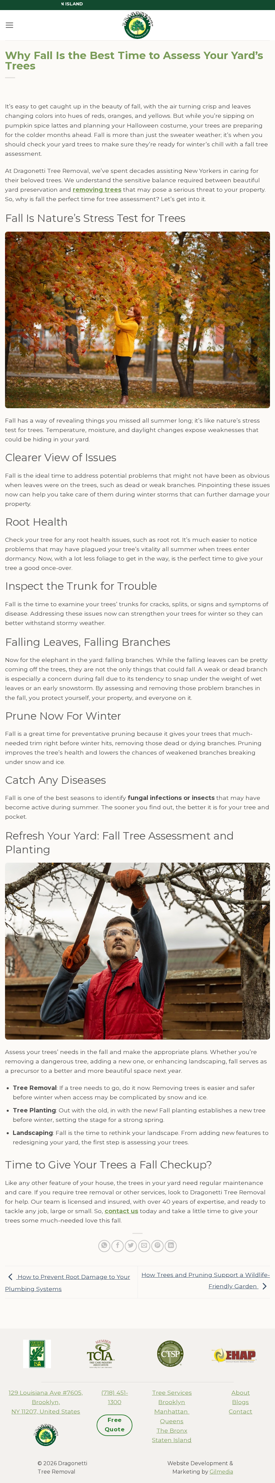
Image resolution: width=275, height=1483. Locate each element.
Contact (240, 1411)
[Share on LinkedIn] (171, 1246)
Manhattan (171, 1411)
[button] (9, 25)
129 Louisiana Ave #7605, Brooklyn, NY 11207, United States (46, 1402)
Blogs (240, 1401)
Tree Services (172, 1392)
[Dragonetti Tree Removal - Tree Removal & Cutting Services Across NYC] (137, 25)
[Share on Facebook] (117, 1246)
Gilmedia (221, 1472)
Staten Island (171, 1439)
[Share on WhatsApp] (104, 1246)
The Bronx (171, 1430)
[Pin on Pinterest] (157, 1246)
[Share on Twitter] (131, 1246)
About (240, 1392)
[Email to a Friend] (144, 1246)
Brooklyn (171, 1401)
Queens (171, 1421)
